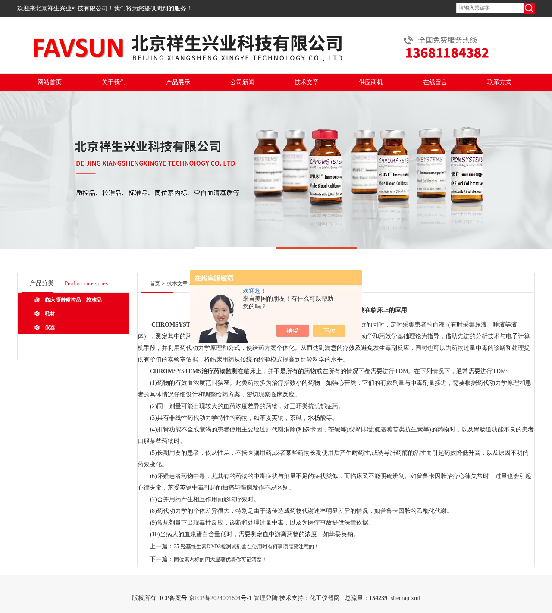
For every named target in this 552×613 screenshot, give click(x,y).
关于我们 (114, 82)
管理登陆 (266, 598)
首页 (155, 283)
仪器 (50, 327)
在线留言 (435, 82)
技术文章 (307, 82)
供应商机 (371, 82)
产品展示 (178, 82)
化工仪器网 (325, 598)
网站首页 (50, 82)
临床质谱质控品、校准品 (73, 300)
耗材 (50, 314)
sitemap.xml (405, 598)
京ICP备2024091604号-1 (220, 598)
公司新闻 (242, 82)
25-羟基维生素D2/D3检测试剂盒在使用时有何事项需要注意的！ (246, 547)
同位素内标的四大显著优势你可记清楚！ (220, 559)
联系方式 (499, 82)
